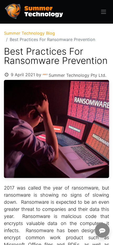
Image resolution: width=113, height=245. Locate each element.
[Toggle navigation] (103, 12)
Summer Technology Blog (29, 33)
